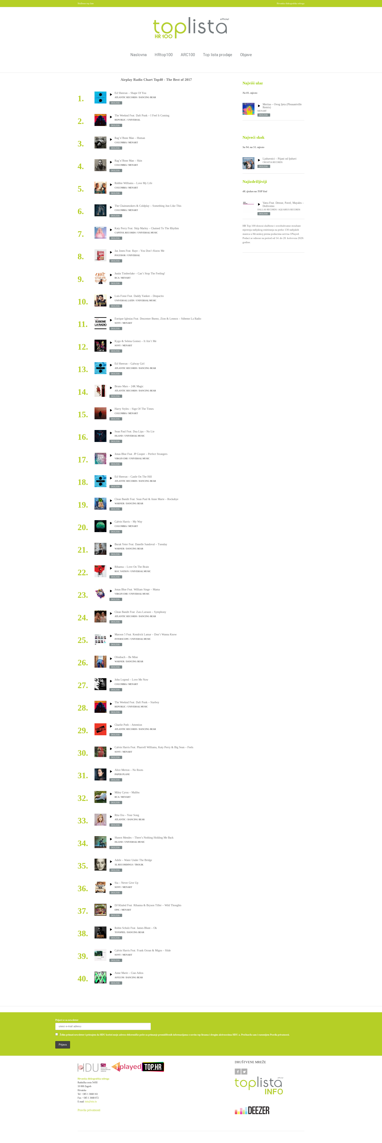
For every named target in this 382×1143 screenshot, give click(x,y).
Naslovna (138, 54)
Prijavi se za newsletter (66, 1020)
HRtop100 (164, 54)
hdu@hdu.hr (91, 1101)
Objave (246, 54)
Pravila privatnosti (89, 1110)
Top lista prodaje (217, 54)
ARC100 (188, 54)
